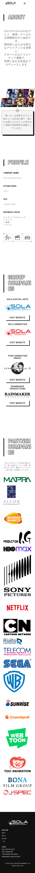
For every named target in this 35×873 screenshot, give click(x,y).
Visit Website (17, 317)
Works (4, 835)
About (3, 833)
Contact (4, 838)
